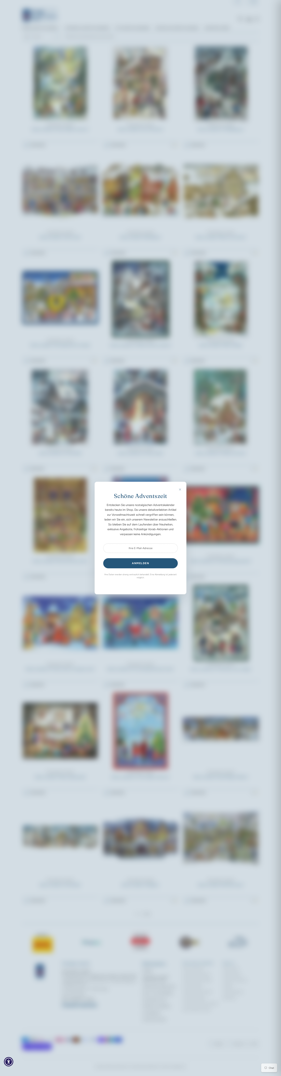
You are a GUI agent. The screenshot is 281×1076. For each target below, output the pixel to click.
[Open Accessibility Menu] (8, 1061)
